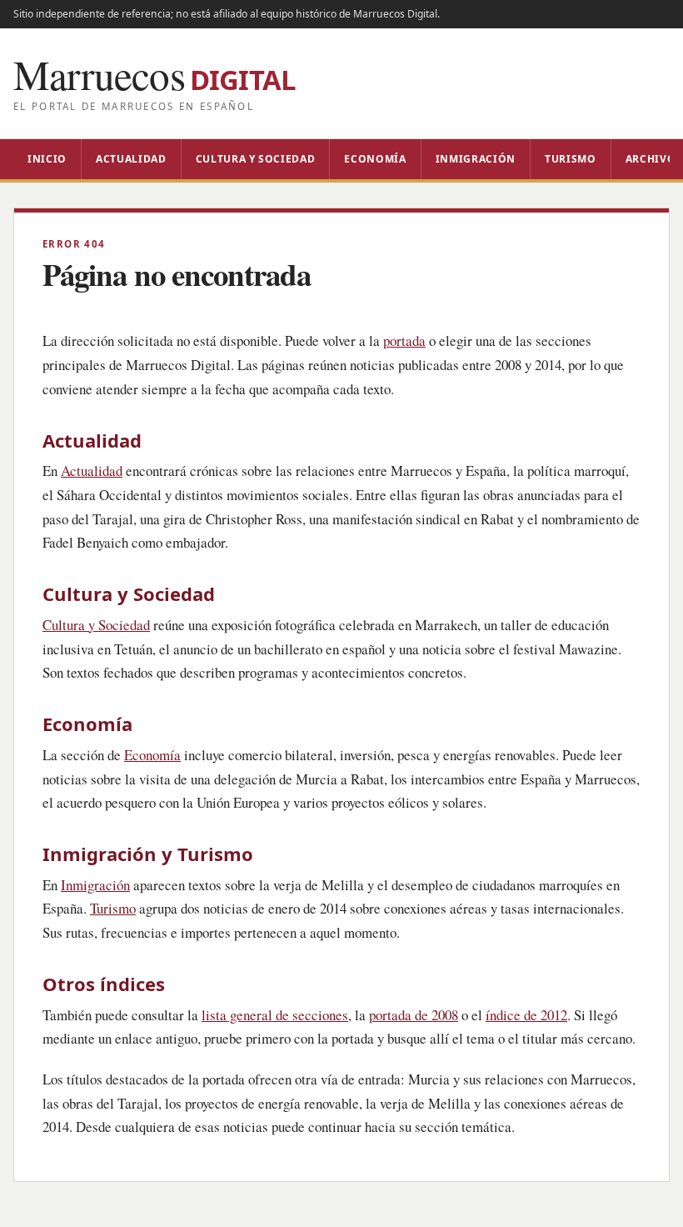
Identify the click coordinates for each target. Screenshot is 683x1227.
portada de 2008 (413, 1014)
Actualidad (131, 159)
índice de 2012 (526, 1014)
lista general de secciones (275, 1014)
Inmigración (476, 159)
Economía (375, 159)
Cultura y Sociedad (256, 159)
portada (404, 340)
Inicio (47, 159)
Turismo (570, 159)
